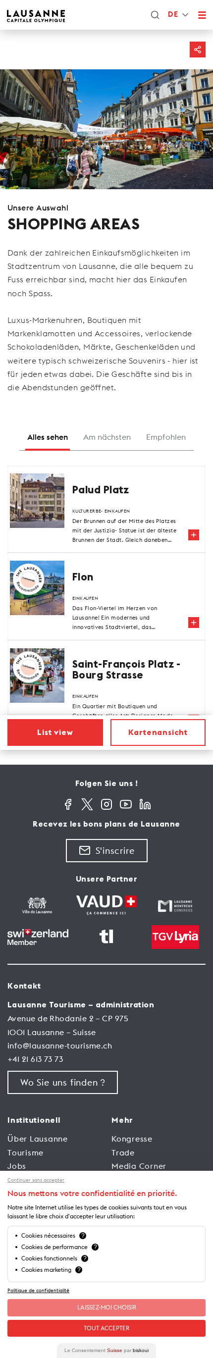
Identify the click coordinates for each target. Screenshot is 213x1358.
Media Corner (138, 1166)
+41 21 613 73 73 (35, 1059)
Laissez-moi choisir (106, 1307)
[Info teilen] (198, 49)
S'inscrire (115, 850)
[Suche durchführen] (155, 15)
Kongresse (132, 1139)
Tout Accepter (106, 1328)
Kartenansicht (158, 732)
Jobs (16, 1166)
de (173, 14)
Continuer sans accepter (35, 1180)
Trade (123, 1152)
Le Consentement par (106, 1350)
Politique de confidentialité (38, 1290)
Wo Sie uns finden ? (62, 1082)
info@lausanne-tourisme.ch (59, 1045)
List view (55, 732)
